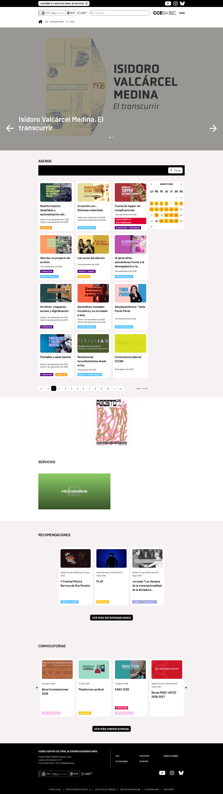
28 (171, 221)
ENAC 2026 (122, 689)
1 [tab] (110, 137)
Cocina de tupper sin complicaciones (128, 208)
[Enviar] (91, 13)
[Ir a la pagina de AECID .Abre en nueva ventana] (71, 13)
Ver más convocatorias (111, 729)
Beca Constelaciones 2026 (55, 691)
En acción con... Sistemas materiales (90, 208)
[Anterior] (151, 184)
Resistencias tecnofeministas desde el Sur (91, 361)
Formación (46, 271)
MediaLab (46, 227)
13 (166, 209)
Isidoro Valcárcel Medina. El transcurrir (61, 123)
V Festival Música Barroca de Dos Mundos (75, 583)
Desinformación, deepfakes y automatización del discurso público (52, 210)
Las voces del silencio (91, 258)
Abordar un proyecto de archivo (55, 260)
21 (171, 215)
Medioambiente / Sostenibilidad (124, 221)
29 (176, 221)
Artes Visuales (87, 227)
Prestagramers (74, 491)
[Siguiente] (181, 184)
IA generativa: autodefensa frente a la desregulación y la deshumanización (129, 262)
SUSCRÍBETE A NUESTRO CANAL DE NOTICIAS (62, 3)
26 (161, 221)
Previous (9, 128)
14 (171, 209)
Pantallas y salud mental (55, 357)
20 (166, 215)
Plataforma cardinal (91, 689)
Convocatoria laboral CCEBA (128, 359)
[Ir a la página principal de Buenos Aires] (164, 12)
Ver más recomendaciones (111, 617)
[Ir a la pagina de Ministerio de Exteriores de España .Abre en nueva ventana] (52, 13)
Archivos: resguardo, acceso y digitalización (54, 309)
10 (152, 209)
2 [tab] (113, 137)
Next (213, 128)
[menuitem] (125, 755)
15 (176, 209)
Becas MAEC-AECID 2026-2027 (163, 694)
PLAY (99, 581)
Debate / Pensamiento (90, 374)
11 (156, 209)
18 (156, 215)
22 (176, 215)
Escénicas (84, 276)
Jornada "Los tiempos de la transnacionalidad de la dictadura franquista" (147, 586)
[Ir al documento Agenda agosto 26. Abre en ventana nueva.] (111, 422)
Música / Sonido (86, 271)
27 (166, 221)
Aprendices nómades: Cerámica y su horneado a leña (92, 311)
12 (161, 209)
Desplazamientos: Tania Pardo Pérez (130, 309)
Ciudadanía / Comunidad (128, 227)
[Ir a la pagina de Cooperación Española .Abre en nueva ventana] (82, 12)
